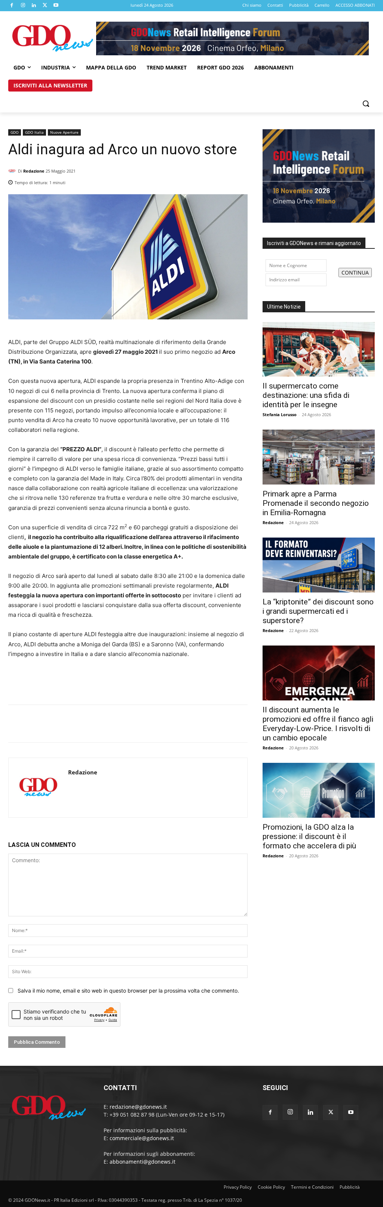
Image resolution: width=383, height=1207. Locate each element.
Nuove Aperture (64, 132)
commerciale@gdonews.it (142, 1138)
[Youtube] (56, 5)
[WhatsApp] (240, 180)
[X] (45, 5)
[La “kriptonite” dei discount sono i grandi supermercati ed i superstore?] (319, 565)
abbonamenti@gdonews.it (142, 1161)
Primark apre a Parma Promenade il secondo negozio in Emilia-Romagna (316, 503)
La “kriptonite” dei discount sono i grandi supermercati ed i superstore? (318, 611)
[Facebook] (12, 5)
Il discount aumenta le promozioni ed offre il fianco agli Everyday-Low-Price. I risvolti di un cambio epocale (318, 723)
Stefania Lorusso (280, 414)
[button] (366, 103)
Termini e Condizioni (312, 1187)
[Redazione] (13, 171)
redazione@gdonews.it (138, 1106)
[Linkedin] (34, 5)
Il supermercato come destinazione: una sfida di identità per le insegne (306, 395)
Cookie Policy (271, 1187)
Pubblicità (350, 1187)
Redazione (34, 171)
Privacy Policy (238, 1187)
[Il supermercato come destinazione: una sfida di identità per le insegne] (319, 349)
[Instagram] (23, 5)
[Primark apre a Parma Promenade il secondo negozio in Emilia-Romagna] (319, 457)
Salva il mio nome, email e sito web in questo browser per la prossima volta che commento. (128, 990)
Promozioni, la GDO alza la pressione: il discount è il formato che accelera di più (309, 836)
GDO (14, 132)
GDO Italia (34, 132)
